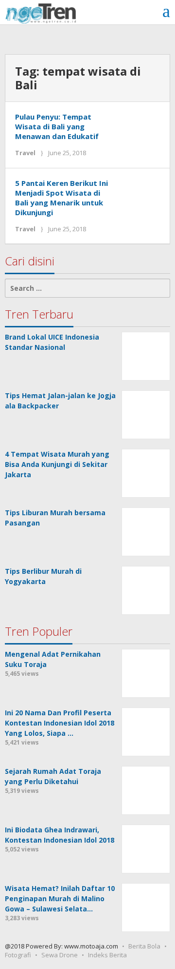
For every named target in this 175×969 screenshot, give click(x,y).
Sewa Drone (59, 954)
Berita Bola (144, 946)
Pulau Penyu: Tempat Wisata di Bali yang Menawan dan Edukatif (57, 126)
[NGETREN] (40, 12)
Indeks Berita (107, 954)
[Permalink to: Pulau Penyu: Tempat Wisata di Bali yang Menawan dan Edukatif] (140, 130)
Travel (25, 152)
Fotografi (18, 954)
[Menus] (166, 11)
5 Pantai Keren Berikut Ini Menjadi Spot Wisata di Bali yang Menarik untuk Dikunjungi (61, 197)
